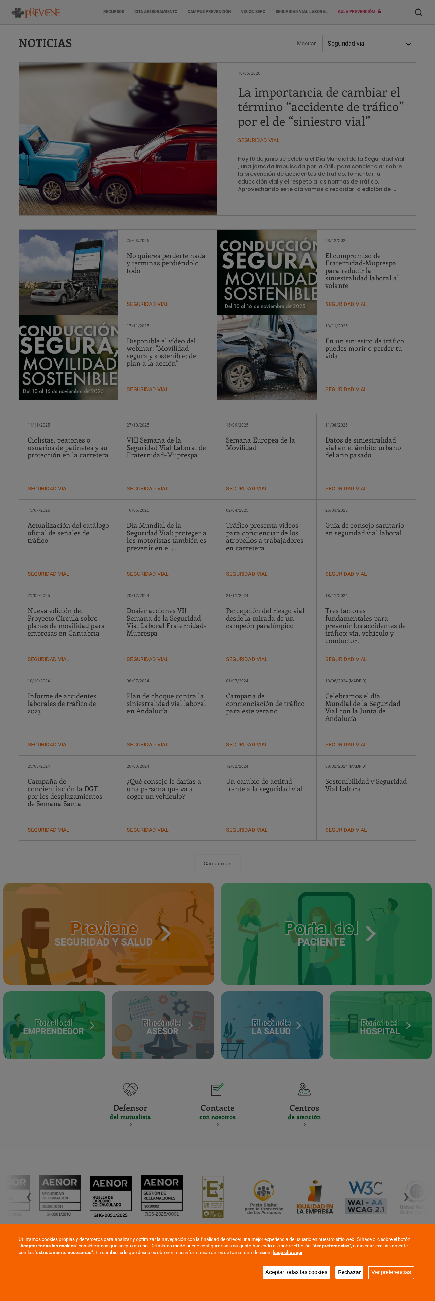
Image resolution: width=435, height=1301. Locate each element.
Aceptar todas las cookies (296, 1272)
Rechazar (349, 1272)
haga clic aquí (287, 1252)
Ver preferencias (391, 1272)
